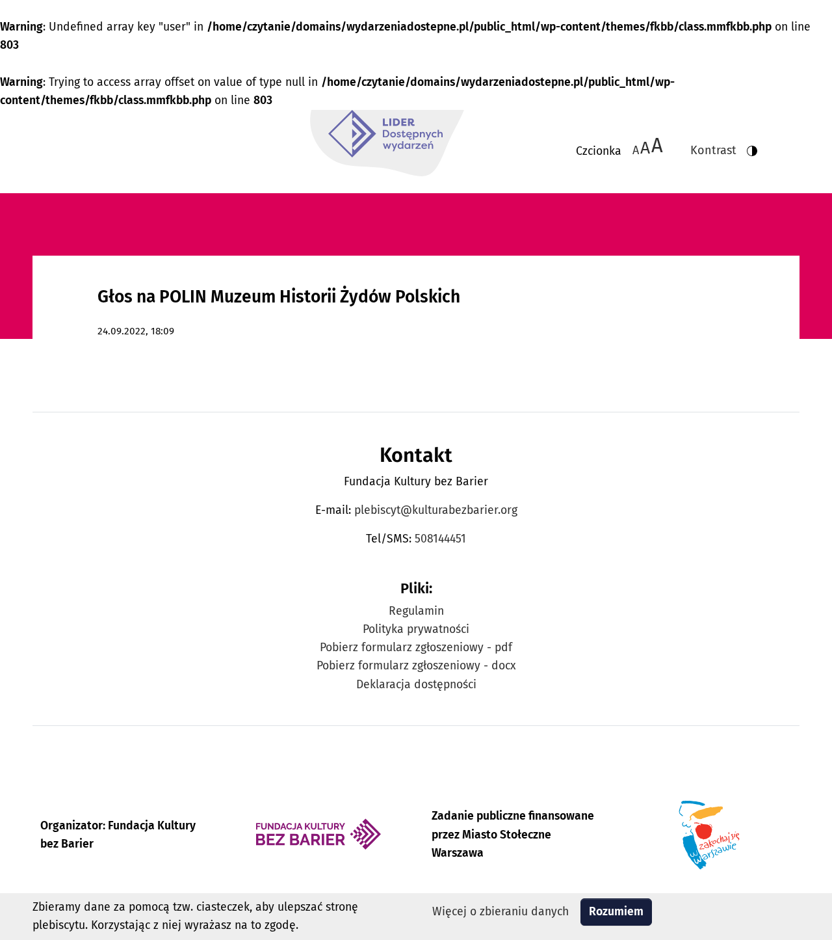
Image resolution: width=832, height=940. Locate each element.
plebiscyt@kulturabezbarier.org (435, 510)
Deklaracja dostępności (416, 685)
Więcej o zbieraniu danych (500, 912)
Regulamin (416, 611)
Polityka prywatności (416, 629)
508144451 (440, 539)
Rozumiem (616, 912)
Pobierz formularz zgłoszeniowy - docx (416, 666)
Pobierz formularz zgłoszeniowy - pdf (416, 647)
